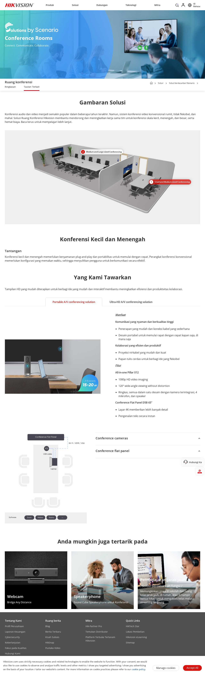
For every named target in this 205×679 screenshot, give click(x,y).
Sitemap (130, 642)
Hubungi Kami (12, 653)
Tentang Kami (13, 620)
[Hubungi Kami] (200, 462)
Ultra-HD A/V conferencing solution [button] (131, 302)
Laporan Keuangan (15, 631)
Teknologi (131, 5)
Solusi (75, 5)
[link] (10, 87)
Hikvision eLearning (136, 637)
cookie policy (138, 669)
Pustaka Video (52, 648)
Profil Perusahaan (14, 626)
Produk (50, 5)
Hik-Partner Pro (94, 626)
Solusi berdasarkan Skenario (181, 83)
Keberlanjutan (12, 642)
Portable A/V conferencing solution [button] (74, 302)
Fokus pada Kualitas (15, 648)
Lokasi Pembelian (135, 631)
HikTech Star (132, 626)
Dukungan (102, 5)
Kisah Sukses (52, 637)
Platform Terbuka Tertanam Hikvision (100, 639)
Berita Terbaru (53, 631)
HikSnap (49, 642)
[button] (177, 6)
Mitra (157, 5)
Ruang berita (53, 620)
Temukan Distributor (97, 631)
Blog (47, 626)
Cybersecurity (12, 637)
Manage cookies (166, 668)
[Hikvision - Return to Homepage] (19, 5)
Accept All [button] (192, 668)
